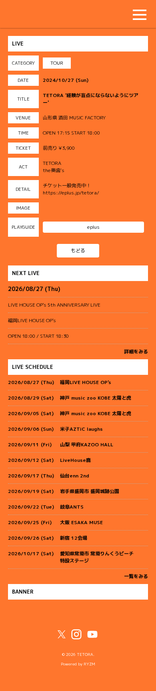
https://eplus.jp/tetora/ (71, 192)
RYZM (89, 664)
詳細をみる (136, 351)
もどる (78, 250)
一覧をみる (136, 576)
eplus (93, 227)
